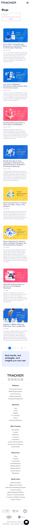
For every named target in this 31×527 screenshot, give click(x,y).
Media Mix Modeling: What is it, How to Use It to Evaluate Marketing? (14, 286)
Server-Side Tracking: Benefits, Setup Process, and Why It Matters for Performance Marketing (15, 46)
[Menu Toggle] (28, 3)
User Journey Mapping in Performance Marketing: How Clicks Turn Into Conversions (15, 86)
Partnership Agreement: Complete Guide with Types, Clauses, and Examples (15, 204)
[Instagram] (15, 379)
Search (11, 19)
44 (22, 348)
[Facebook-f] (12, 379)
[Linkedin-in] (9, 379)
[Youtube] (19, 379)
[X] (22, 379)
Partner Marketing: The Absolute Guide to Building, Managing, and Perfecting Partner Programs (14, 243)
